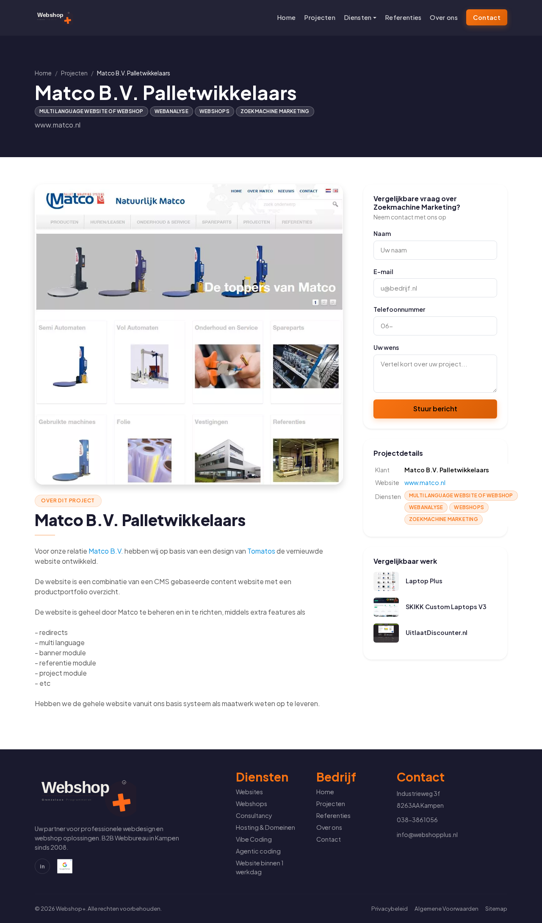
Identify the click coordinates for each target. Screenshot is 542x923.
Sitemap (496, 908)
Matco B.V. (105, 550)
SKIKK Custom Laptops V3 (446, 606)
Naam (382, 233)
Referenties (403, 17)
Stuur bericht (435, 408)
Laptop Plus (424, 581)
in (42, 866)
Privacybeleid (389, 908)
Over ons (443, 17)
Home (286, 17)
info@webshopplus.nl (427, 834)
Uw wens (386, 347)
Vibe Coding (254, 839)
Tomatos (261, 550)
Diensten (357, 17)
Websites (249, 791)
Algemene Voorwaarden (446, 908)
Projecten (319, 17)
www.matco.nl (57, 124)
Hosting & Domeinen (265, 827)
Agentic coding (258, 851)
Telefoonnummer (399, 309)
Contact (487, 17)
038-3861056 (417, 819)
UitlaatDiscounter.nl (436, 632)
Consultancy (254, 815)
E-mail (383, 271)
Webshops (251, 803)
